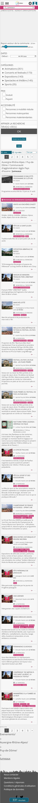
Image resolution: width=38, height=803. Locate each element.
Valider (19, 146)
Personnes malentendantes (19, 117)
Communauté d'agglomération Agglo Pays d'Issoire (15, 168)
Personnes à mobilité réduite (19, 109)
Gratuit (9, 95)
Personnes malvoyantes (17, 113)
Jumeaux (5, 758)
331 (19, 800)
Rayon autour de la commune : (15, 43)
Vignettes (17, 152)
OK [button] (19, 131)
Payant (9, 99)
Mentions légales (12, 778)
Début (5, 56)
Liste (4, 152)
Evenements (7, 734)
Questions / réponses (14, 782)
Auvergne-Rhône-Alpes (13, 162)
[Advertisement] (19, 26)
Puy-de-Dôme (8, 750)
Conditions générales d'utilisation (20, 785)
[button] (19, 140)
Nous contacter (11, 774)
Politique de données (14, 789)
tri (20, 152)
